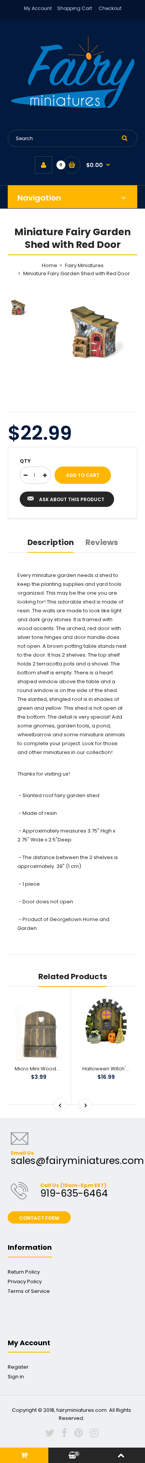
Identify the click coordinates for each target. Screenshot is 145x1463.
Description (50, 542)
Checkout (110, 8)
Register (18, 1367)
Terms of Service (29, 1291)
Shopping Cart (74, 8)
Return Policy (24, 1272)
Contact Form (39, 1218)
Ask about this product (71, 499)
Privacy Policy (25, 1281)
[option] (91, 333)
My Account (38, 8)
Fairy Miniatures (84, 265)
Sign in (16, 1376)
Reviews (101, 542)
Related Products (72, 976)
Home (49, 265)
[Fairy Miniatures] (73, 106)
